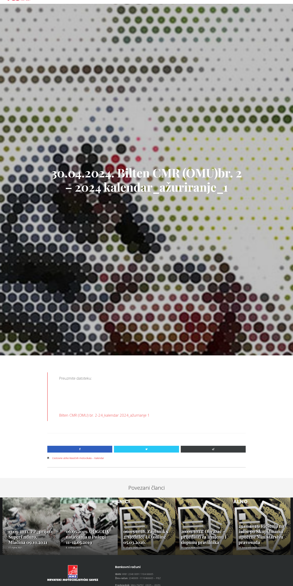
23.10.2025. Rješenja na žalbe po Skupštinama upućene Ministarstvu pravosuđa (261, 534)
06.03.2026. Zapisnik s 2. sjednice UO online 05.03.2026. (145, 536)
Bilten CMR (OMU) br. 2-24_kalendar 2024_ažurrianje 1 (104, 415)
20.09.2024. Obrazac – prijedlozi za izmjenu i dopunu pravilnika (203, 536)
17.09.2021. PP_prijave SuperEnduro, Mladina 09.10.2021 (30, 536)
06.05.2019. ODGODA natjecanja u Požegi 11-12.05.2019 (87, 536)
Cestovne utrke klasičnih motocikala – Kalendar (78, 458)
